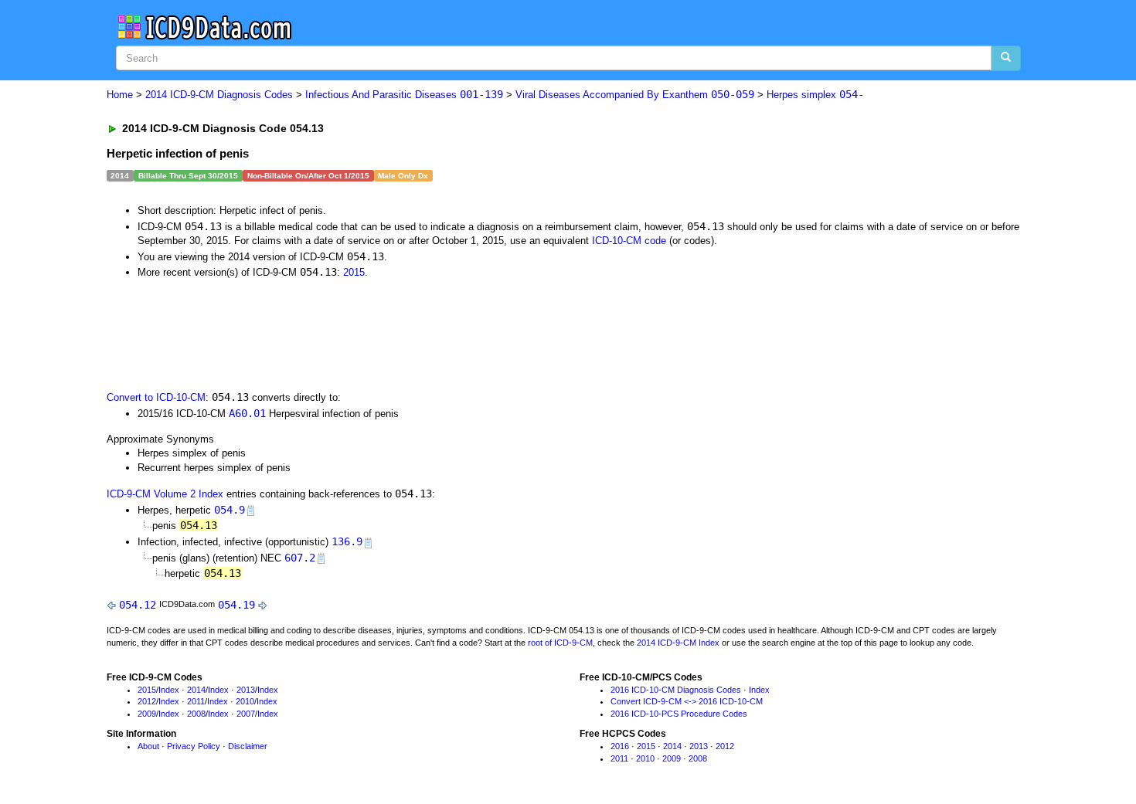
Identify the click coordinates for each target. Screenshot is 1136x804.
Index (168, 689)
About (148, 746)
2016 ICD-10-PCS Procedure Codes (679, 713)
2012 (147, 701)
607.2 (299, 557)
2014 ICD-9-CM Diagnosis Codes (219, 94)
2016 (620, 746)
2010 (245, 701)
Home (120, 94)
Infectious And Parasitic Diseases (404, 94)
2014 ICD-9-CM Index (678, 642)
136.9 (347, 541)
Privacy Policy (193, 746)
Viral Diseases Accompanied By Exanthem (634, 94)
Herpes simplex (815, 94)
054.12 (137, 605)
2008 (196, 713)
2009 (147, 713)
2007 (245, 713)
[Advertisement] (382, 333)
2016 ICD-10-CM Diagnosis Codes (676, 689)
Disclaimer (247, 746)
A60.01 (247, 413)
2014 (196, 689)
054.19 (236, 605)
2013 (245, 689)
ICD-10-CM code (629, 240)
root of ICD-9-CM (560, 642)
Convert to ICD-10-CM (156, 397)
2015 (354, 272)
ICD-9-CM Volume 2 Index (165, 494)
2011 (196, 701)
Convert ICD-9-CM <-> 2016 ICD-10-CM (687, 701)
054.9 (229, 510)
